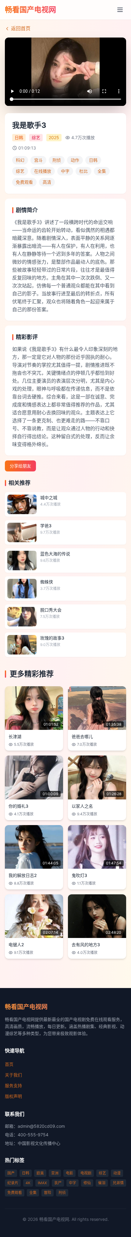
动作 (75, 160)
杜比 (83, 171)
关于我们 (13, 1074)
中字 (65, 171)
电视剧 (85, 1173)
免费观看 (24, 182)
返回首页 (20, 28)
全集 (101, 171)
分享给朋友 (20, 465)
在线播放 (42, 171)
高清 (47, 182)
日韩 (93, 160)
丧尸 (58, 1183)
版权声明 (13, 1096)
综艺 (20, 171)
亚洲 (54, 1173)
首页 (9, 1064)
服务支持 (13, 1085)
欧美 (40, 1173)
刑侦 (56, 160)
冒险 (47, 1192)
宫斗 (38, 160)
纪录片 (12, 1183)
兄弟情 (118, 1183)
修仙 (87, 1183)
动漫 (117, 1173)
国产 (11, 1173)
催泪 (101, 1183)
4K (28, 1183)
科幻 (20, 160)
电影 (69, 1173)
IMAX (42, 1183)
